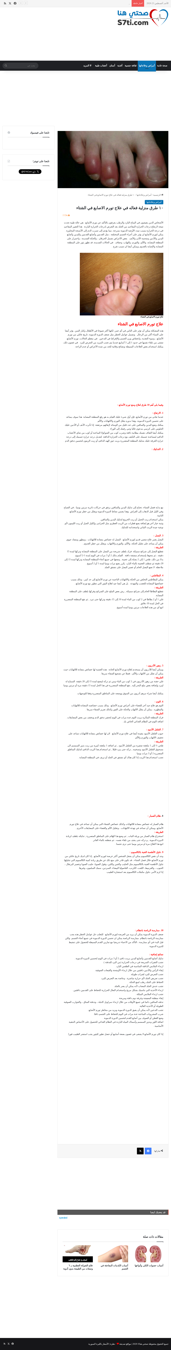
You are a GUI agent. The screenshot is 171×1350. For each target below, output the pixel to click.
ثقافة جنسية (131, 65)
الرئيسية (157, 195)
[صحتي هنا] (142, 18)
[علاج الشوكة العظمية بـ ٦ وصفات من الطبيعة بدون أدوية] (78, 1253)
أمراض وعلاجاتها (147, 65)
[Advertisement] (57, 34)
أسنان (112, 65)
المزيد (86, 65)
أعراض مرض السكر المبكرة (117, 3)
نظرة (112, 1344)
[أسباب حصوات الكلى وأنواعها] (148, 1253)
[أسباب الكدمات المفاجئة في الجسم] (113, 1253)
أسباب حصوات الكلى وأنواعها (149, 1265)
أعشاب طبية (101, 65)
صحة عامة (162, 65)
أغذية (119, 65)
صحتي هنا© (143, 1344)
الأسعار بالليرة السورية (98, 1344)
